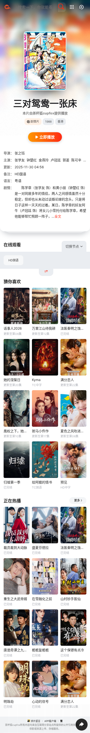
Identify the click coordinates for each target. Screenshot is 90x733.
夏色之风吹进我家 (73, 431)
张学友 (20, 160)
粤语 (18, 181)
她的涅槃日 (12, 380)
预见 (63, 482)
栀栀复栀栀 (40, 650)
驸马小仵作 (40, 431)
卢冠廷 (56, 160)
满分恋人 (67, 380)
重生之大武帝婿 (15, 599)
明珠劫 (9, 701)
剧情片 (34, 121)
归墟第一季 (12, 482)
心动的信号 (40, 701)
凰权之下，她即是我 (17, 431)
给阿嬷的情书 (42, 482)
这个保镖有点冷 (72, 650)
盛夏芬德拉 (40, 547)
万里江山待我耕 (43, 328)
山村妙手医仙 (70, 599)
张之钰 (20, 153)
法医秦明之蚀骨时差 (73, 328)
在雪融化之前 (42, 599)
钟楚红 (32, 160)
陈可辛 (76, 160)
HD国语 (13, 260)
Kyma (36, 380)
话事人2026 (13, 328)
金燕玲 (44, 160)
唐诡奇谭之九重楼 (17, 650)
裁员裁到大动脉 (15, 547)
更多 (77, 500)
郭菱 (66, 160)
